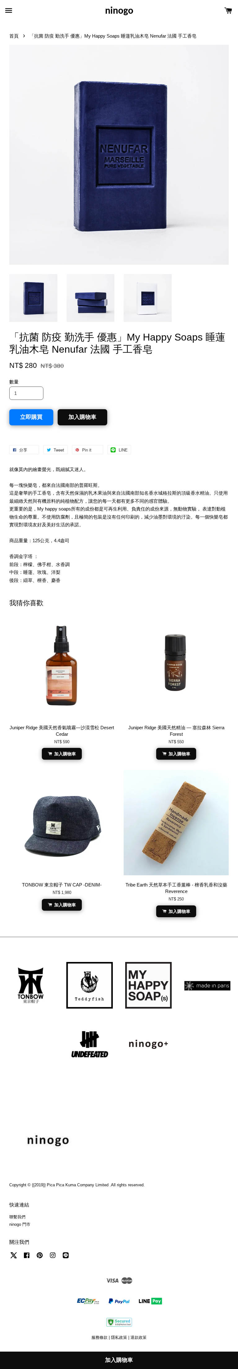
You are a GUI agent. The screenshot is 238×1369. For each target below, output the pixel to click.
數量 (14, 381)
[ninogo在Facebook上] (26, 1258)
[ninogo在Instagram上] (52, 1258)
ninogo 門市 (19, 1224)
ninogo (119, 11)
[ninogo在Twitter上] (13, 1258)
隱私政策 (119, 1337)
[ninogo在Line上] (65, 1258)
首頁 (14, 36)
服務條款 (99, 1337)
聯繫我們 (17, 1217)
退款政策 (138, 1337)
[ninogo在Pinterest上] (39, 1258)
